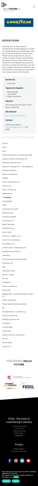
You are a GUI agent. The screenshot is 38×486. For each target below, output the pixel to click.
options (16, 477)
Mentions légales (19, 449)
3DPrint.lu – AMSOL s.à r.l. (11, 236)
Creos (4, 147)
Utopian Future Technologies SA (14, 248)
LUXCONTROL (7, 327)
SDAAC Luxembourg (9, 174)
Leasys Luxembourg (9, 286)
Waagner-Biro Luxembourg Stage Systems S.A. (17, 295)
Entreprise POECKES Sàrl (11, 163)
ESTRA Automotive (9, 300)
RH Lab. (5, 278)
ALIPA (4, 205)
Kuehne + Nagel (8, 275)
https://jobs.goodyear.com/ (15, 116)
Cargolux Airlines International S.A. (15, 159)
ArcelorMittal (7, 201)
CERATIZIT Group (8, 271)
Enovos (5, 143)
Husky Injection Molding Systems (14, 304)
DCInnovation (7, 343)
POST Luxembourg (9, 190)
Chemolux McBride (9, 217)
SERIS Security (7, 213)
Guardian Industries (9, 170)
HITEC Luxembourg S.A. (11, 182)
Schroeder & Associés (10, 209)
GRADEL (5, 178)
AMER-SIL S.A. (7, 193)
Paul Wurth (6, 323)
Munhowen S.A (7, 263)
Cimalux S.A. (6, 186)
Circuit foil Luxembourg (11, 240)
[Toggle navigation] (33, 7)
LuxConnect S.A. (8, 221)
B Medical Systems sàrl (10, 319)
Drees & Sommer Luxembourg (13, 335)
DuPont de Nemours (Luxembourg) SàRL (17, 155)
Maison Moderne (8, 224)
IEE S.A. (5, 339)
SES (3, 267)
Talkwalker (6, 255)
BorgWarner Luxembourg (11, 251)
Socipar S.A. (6, 346)
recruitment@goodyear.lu (14, 127)
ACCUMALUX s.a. (8, 244)
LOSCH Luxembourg (9, 316)
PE (3, 308)
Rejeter (16, 481)
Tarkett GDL (6, 331)
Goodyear (8, 197)
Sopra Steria (6, 232)
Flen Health (6, 290)
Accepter (6, 481)
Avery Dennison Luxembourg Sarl (14, 259)
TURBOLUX (6, 282)
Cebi (4, 151)
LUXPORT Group (8, 228)
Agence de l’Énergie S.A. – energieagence (17, 166)
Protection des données (19, 451)
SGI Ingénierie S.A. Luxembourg (13, 312)
